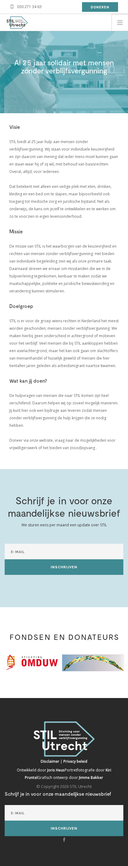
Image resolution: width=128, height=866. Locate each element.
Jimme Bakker (91, 777)
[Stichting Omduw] (31, 662)
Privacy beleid (75, 761)
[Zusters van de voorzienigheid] (93, 662)
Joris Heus (56, 770)
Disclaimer (50, 761)
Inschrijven (64, 567)
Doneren (100, 7)
